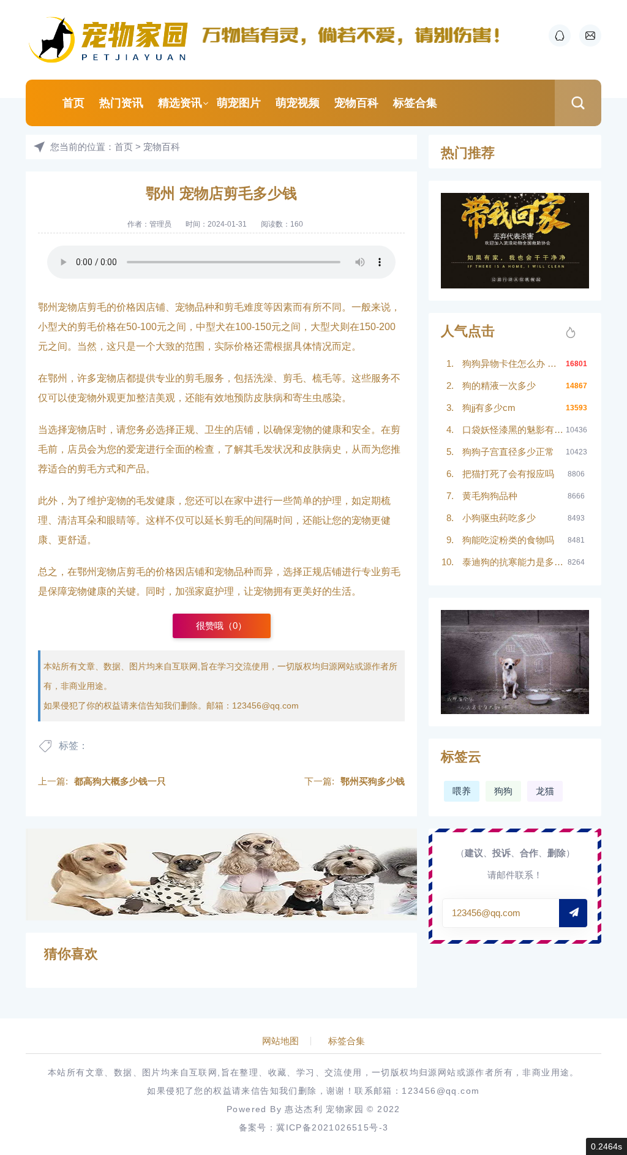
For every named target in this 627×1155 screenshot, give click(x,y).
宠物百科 (356, 103)
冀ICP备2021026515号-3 (332, 1127)
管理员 (160, 224)
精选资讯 (180, 103)
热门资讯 (121, 103)
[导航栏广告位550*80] (356, 35)
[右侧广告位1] (515, 240)
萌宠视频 (298, 103)
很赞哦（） (221, 625)
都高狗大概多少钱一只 (120, 781)
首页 (73, 103)
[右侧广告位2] (515, 662)
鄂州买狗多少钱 (372, 781)
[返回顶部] (588, 1024)
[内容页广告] (221, 874)
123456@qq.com (265, 705)
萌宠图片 (239, 103)
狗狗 (503, 791)
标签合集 (415, 103)
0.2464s (606, 1146)
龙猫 (545, 791)
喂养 (461, 791)
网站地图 (280, 1041)
